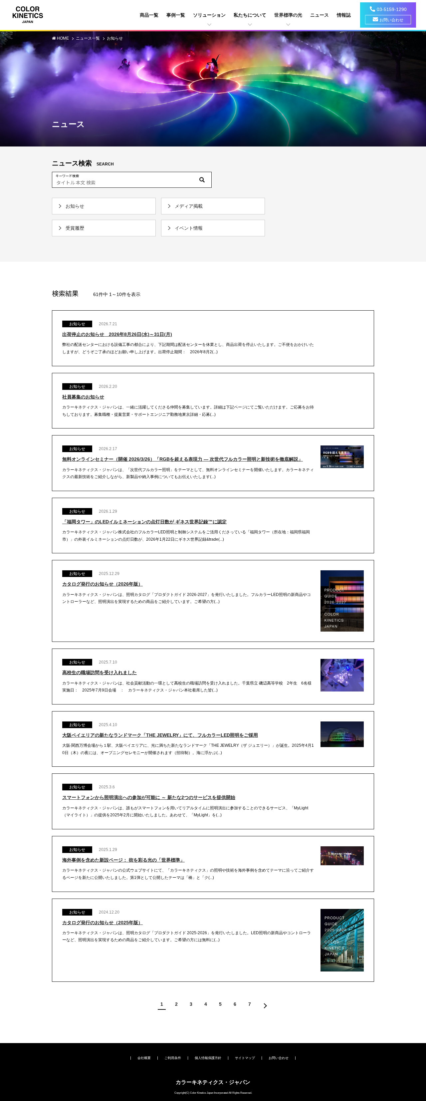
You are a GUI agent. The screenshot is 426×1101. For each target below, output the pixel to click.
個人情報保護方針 (208, 1058)
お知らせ (115, 38)
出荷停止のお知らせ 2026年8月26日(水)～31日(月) (117, 334)
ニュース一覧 (88, 38)
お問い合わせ (391, 20)
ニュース (319, 15)
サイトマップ (245, 1058)
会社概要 (144, 1058)
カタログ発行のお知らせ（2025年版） (102, 922)
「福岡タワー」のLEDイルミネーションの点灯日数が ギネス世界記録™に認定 (144, 521)
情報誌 (344, 15)
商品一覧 (149, 15)
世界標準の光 (288, 15)
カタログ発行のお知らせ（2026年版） (102, 584)
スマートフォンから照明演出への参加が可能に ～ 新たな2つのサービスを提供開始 (148, 797)
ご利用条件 (172, 1058)
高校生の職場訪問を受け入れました (99, 672)
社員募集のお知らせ (83, 397)
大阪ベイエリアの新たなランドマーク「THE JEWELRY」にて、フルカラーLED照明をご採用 (160, 735)
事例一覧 (175, 15)
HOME (63, 38)
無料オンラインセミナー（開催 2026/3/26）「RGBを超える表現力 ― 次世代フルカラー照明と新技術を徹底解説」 (182, 459)
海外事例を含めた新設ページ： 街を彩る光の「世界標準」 (123, 860)
